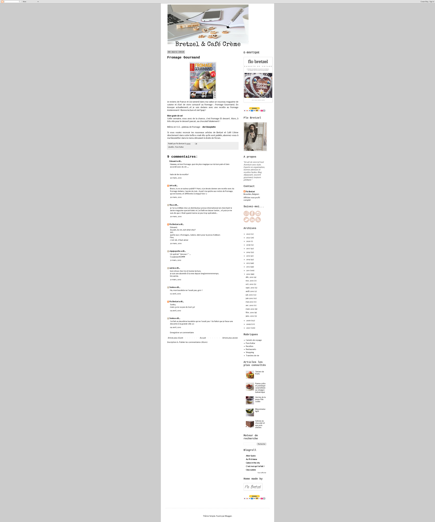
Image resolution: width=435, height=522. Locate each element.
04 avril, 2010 (175, 311)
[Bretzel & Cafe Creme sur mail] (246, 216)
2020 (248, 241)
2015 (248, 256)
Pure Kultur (179, 147)
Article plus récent (175, 338)
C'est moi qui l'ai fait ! (255, 466)
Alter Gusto (251, 456)
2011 (248, 271)
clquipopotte (174, 251)
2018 (248, 245)
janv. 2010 (250, 316)
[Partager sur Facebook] (193, 147)
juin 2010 (249, 298)
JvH (170, 186)
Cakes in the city (253, 463)
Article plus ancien (230, 338)
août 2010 (250, 291)
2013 (248, 263)
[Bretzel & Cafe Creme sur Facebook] (252, 216)
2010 (248, 274)
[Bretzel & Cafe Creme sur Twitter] (246, 222)
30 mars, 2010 (176, 178)
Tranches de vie (252, 356)
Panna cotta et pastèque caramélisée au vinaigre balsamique (260, 388)
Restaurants (251, 349)
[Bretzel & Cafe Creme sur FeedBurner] (258, 222)
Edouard (172, 161)
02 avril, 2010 (175, 294)
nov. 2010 (250, 281)
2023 (248, 234)
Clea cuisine (251, 470)
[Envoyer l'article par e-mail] (195, 144)
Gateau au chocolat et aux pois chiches (260, 424)
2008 (248, 324)
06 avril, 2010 (175, 327)
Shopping (250, 352)
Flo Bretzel (173, 224)
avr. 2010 (250, 305)
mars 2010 (250, 309)
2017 (248, 249)
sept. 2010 (250, 288)
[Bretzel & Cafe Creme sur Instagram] (258, 216)
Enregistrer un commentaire (182, 333)
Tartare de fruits (259, 373)
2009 (248, 321)
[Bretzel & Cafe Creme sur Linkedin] (252, 222)
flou (171, 205)
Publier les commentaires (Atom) (193, 342)
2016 (248, 252)
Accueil (203, 338)
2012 (248, 267)
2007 (248, 328)
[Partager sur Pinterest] (195, 147)
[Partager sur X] (191, 147)
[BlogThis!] (189, 147)
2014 (248, 260)
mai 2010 (250, 302)
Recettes (249, 346)
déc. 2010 (250, 277)
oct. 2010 (250, 284)
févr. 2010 (250, 313)
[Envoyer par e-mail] (187, 147)
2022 (248, 238)
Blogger (228, 516)
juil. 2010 (249, 295)
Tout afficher (261, 473)
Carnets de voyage (254, 340)
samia (172, 268)
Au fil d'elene (251, 459)
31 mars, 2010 (175, 260)
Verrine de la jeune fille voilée (260, 399)
